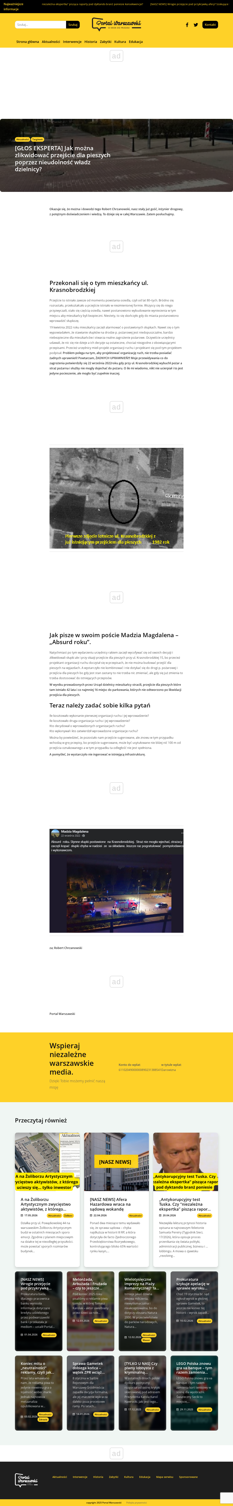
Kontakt (210, 25)
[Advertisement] (116, 91)
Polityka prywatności (136, 1502)
